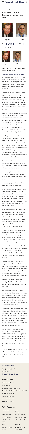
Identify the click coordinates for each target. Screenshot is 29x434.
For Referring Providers (8, 399)
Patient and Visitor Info (8, 414)
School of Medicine (20, 414)
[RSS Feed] (2, 374)
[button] (3, 2)
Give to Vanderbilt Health (8, 383)
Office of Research (20, 420)
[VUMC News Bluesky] (17, 374)
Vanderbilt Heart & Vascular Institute (13, 75)
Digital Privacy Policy (20, 427)
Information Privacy (7, 427)
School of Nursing (6, 417)
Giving (3, 424)
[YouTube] (7, 374)
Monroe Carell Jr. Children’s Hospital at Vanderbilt (14, 391)
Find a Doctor (5, 410)
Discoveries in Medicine (8, 396)
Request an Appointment (8, 401)
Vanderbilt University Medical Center (11, 388)
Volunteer (17, 424)
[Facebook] (5, 374)
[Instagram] (9, 374)
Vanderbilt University (20, 417)
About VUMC (18, 429)
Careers (4, 429)
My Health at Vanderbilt (8, 393)
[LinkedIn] (14, 374)
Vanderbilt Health (6, 385)
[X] (12, 374)
